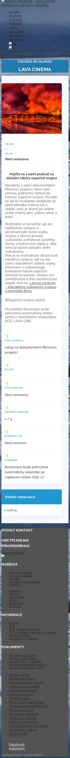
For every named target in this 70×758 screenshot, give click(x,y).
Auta (13, 28)
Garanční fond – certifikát (25, 661)
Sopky (13, 600)
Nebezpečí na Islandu (23, 638)
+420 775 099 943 (15, 540)
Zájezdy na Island (20, 572)
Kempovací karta (22, 679)
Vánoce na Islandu (23, 722)
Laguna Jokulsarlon (24, 686)
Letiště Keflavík (21, 694)
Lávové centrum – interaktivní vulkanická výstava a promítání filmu (30, 287)
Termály (16, 24)
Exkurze (16, 20)
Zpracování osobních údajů (26, 667)
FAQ (11, 626)
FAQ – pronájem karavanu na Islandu (32, 632)
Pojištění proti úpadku (23, 658)
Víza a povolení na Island (28, 726)
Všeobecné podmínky (23, 655)
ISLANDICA (16, 40)
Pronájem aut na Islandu (24, 582)
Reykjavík (15, 606)
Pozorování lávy (21, 710)
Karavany (17, 32)
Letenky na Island (23, 690)
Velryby (14, 594)
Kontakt (14, 623)
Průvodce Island (19, 635)
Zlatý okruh (18, 734)
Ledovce (14, 591)
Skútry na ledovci (22, 718)
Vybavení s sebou (23, 730)
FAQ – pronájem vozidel (24, 629)
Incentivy (17, 36)
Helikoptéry (16, 603)
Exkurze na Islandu (21, 575)
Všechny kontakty (12, 552)
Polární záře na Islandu (27, 702)
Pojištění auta (19, 698)
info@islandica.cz (15, 545)
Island (14, 12)
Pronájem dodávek (24, 714)
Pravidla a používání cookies (27, 664)
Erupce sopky (20, 675)
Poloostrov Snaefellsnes (28, 706)
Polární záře (16, 597)
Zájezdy (15, 16)
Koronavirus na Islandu (27, 682)
